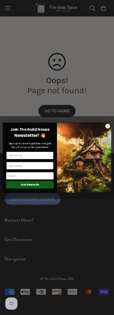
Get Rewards (30, 185)
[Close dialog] (107, 126)
